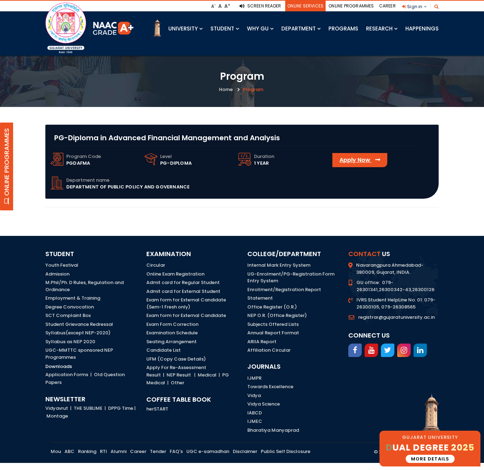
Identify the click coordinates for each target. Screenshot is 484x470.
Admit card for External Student (183, 291)
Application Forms (66, 374)
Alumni (118, 451)
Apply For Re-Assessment (176, 367)
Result (153, 375)
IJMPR (254, 378)
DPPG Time (120, 408)
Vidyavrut (56, 408)
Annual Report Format (273, 332)
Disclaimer (245, 451)
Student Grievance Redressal (79, 324)
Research (379, 28)
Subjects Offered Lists (273, 324)
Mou (56, 451)
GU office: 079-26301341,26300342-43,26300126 (395, 286)
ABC (69, 451)
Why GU (258, 28)
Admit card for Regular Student (183, 282)
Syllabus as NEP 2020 (70, 341)
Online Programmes (351, 6)
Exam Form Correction (172, 324)
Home (226, 89)
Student (222, 28)
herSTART (157, 409)
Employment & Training (72, 298)
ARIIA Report (261, 341)
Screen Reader (263, 6)
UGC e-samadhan (207, 451)
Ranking (87, 451)
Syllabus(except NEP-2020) (78, 332)
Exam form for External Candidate (186, 315)
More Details (430, 458)
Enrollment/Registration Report (284, 289)
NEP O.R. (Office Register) (277, 315)
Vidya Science (263, 404)
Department (298, 28)
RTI (103, 451)
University (183, 28)
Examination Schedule (172, 332)
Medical (207, 375)
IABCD (254, 412)
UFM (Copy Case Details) (176, 359)
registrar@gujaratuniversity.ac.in (396, 317)
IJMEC (254, 421)
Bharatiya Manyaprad (273, 430)
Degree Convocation (69, 307)
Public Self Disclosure (285, 451)
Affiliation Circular (269, 350)
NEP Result (179, 375)
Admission (57, 274)
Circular (155, 265)
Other (177, 382)
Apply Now (355, 160)
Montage (57, 416)
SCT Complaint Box (68, 315)
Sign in (415, 6)
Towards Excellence (270, 386)
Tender (158, 451)
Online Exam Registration (175, 274)
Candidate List (163, 350)
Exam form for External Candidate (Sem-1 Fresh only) (186, 303)
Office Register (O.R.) (272, 307)
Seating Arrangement (171, 341)
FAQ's (176, 451)
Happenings (422, 28)
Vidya (254, 395)
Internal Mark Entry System (278, 265)
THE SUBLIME (88, 408)
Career (387, 6)
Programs (343, 28)
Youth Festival (61, 265)
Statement (260, 298)
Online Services (305, 6)
